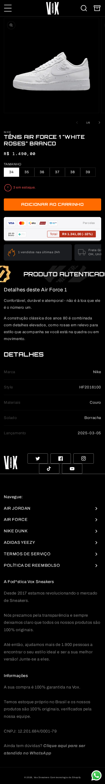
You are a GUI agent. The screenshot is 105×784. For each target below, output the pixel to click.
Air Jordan (17, 508)
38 (72, 172)
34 (11, 172)
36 (42, 172)
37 (57, 172)
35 (26, 172)
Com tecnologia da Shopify (65, 777)
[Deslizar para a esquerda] (77, 122)
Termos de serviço (27, 554)
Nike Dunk (16, 531)
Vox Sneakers (41, 777)
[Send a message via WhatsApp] (96, 775)
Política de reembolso (32, 565)
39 (88, 172)
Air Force (16, 519)
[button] (8, 8)
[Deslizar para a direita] (99, 122)
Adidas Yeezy (19, 542)
